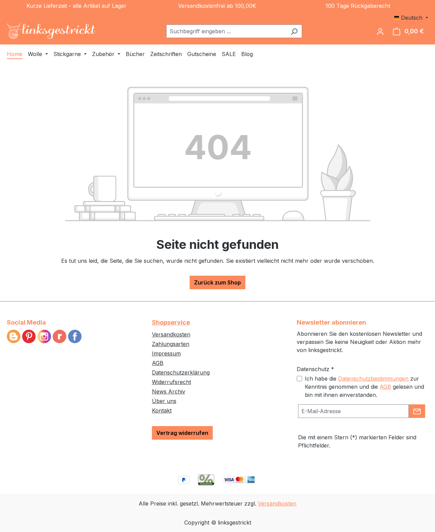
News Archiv (168, 391)
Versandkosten (171, 334)
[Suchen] (294, 31)
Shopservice (171, 322)
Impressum (166, 353)
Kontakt (162, 410)
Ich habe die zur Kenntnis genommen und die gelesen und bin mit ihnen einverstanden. (364, 386)
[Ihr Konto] (380, 31)
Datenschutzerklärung (181, 372)
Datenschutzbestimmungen (373, 378)
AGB (157, 363)
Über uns (164, 401)
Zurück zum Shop (217, 282)
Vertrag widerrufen (182, 432)
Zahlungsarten (170, 344)
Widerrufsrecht (171, 382)
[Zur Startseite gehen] (51, 31)
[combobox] (226, 31)
